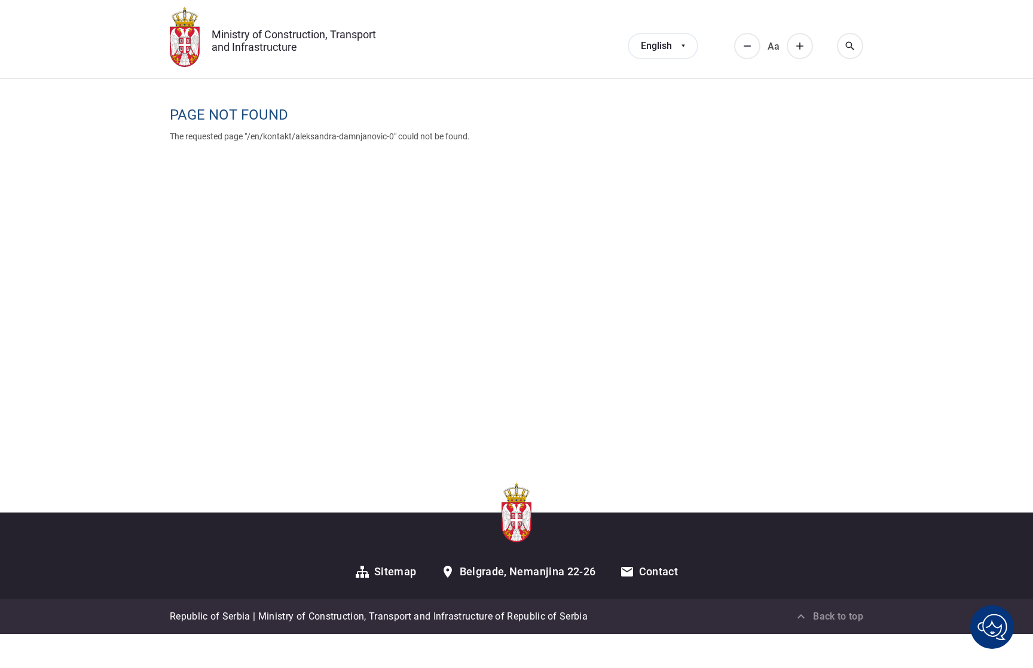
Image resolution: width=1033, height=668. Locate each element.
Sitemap (395, 571)
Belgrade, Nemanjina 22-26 (528, 571)
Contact (659, 571)
